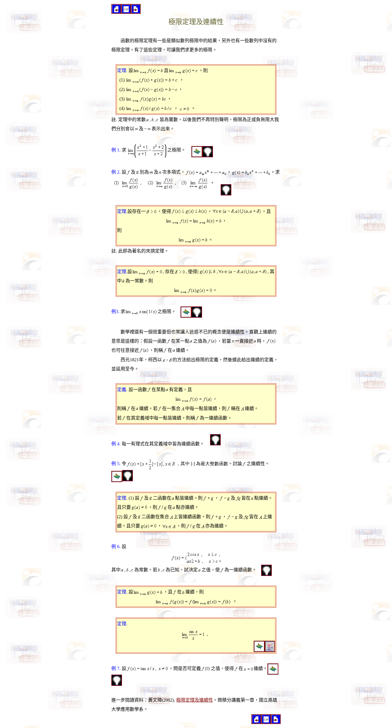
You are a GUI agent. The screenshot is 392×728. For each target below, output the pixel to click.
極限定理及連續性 (194, 700)
